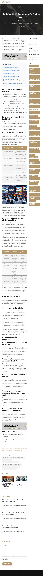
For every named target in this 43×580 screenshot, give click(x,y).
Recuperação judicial (33, 191)
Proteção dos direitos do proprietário (15, 23)
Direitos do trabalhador (33, 138)
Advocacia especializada (33, 69)
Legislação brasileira (32, 166)
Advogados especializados (33, 89)
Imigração (32, 154)
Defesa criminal (33, 109)
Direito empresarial (34, 120)
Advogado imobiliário (32, 86)
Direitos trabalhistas (33, 145)
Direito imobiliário (34, 123)
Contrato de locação (32, 106)
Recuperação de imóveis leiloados (31, 23)
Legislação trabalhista (32, 170)
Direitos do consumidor (32, 132)
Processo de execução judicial (10, 462)
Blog (24, 20)
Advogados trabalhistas (33, 93)
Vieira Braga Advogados (32, 204)
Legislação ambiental (32, 163)
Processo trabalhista (32, 187)
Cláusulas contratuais (32, 100)
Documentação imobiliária (33, 152)
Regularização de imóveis (34, 194)
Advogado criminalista (32, 76)
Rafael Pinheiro (34, 44)
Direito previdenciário (33, 129)
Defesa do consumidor (32, 112)
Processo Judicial (34, 181)
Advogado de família (34, 79)
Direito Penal (33, 125)
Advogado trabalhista (32, 97)
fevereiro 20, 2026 (34, 50)
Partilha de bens (33, 175)
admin (19, 20)
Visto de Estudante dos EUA (34, 41)
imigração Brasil (33, 157)
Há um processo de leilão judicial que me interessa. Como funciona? (21, 484)
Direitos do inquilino (34, 135)
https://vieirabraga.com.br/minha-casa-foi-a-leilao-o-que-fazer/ (15, 505)
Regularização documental (21, 24)
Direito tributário (34, 148)
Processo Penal (33, 184)
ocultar (9, 64)
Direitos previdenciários (33, 142)
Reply (26, 499)
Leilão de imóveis (27, 21)
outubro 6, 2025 (4, 488)
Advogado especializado (33, 82)
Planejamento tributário (33, 178)
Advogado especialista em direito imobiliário (13, 21)
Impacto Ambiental (34, 159)
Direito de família (34, 115)
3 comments (22, 26)
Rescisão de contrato (32, 198)
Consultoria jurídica (34, 103)
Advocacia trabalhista (32, 73)
